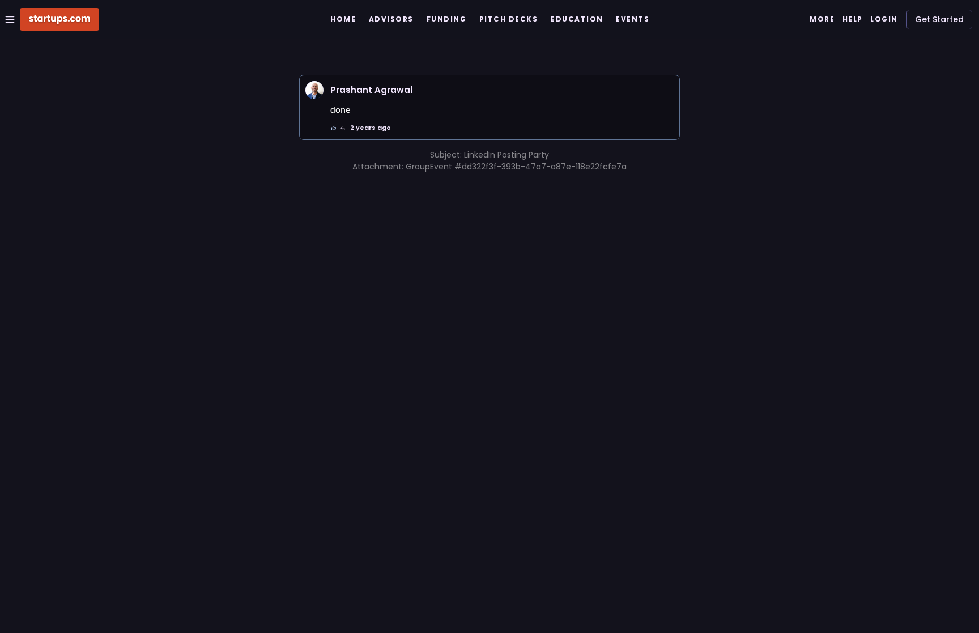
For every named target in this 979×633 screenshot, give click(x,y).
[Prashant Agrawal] (314, 90)
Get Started (939, 19)
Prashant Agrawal (371, 90)
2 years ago (370, 127)
